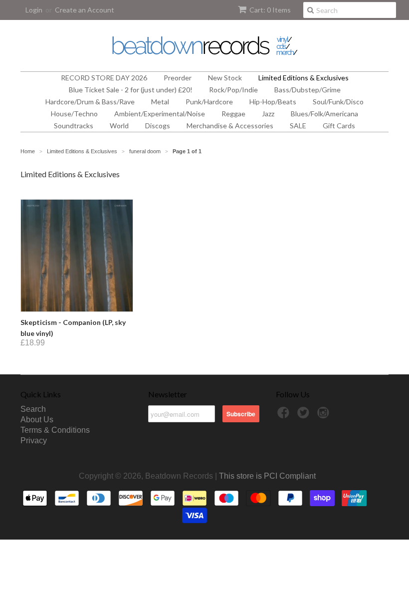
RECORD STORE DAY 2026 (104, 77)
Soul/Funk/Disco (338, 101)
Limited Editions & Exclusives (303, 77)
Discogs (157, 125)
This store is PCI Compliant (267, 476)
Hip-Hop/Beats (272, 101)
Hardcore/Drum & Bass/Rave (90, 101)
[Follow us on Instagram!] (324, 415)
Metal (160, 101)
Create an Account (84, 9)
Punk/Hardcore (209, 101)
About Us (36, 419)
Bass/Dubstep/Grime (307, 89)
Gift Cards (339, 125)
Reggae (233, 113)
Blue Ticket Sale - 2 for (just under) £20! (131, 89)
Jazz (268, 113)
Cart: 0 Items (270, 9)
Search (33, 409)
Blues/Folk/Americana (324, 113)
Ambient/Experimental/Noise (159, 113)
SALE (298, 125)
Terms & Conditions (55, 430)
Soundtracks (73, 125)
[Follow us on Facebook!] (284, 415)
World (119, 125)
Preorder (178, 77)
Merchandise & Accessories (230, 125)
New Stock (225, 77)
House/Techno (74, 113)
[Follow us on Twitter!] (304, 415)
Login (33, 9)
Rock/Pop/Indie (233, 89)
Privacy (33, 440)
